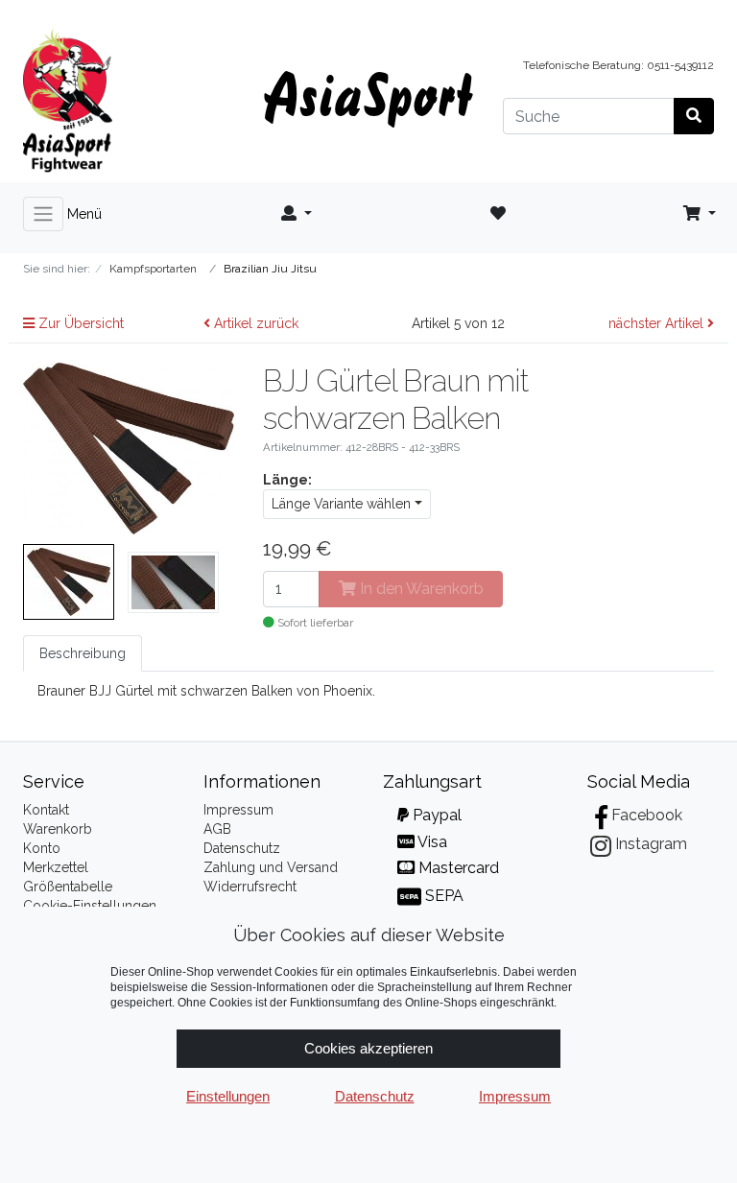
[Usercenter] (296, 214)
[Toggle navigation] (43, 214)
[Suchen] (694, 116)
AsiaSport (368, 93)
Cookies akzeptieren (368, 1048)
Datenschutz (241, 848)
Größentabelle (67, 886)
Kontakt (46, 809)
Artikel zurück (254, 323)
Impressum (238, 809)
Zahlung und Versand (270, 867)
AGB (217, 829)
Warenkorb (57, 829)
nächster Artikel (657, 323)
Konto (41, 848)
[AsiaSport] (128, 101)
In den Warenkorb (420, 589)
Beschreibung (82, 653)
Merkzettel (55, 867)
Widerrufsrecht (250, 886)
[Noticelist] (498, 214)
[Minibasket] (699, 214)
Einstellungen (228, 1096)
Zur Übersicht (79, 323)
